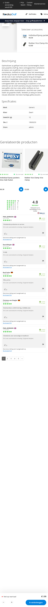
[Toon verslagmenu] (43, 233)
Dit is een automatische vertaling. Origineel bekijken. (18, 227)
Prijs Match (23, 3)
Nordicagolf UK (7, 239)
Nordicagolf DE (7, 295)
